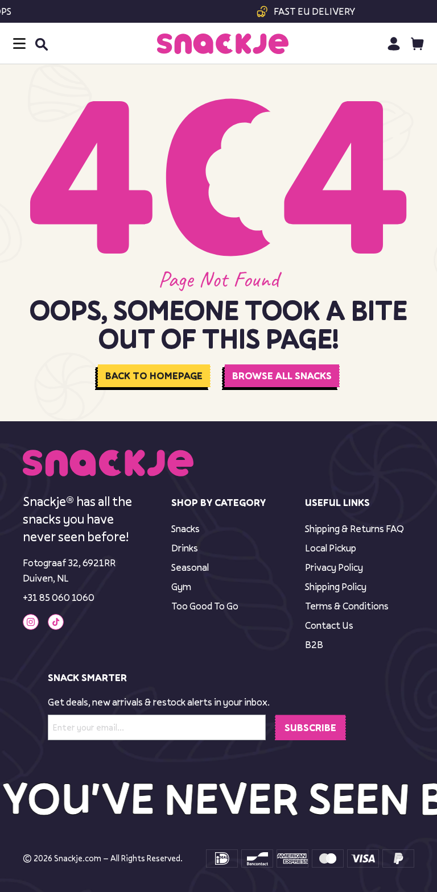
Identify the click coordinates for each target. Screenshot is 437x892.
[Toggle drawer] (19, 43)
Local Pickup (330, 547)
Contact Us (329, 625)
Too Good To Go (204, 605)
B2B (314, 644)
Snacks (185, 528)
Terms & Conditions (347, 605)
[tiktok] (56, 622)
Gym (181, 586)
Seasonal (190, 567)
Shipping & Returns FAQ (354, 528)
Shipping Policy (335, 586)
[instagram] (31, 622)
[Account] (393, 43)
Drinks (184, 547)
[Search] (41, 44)
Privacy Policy (334, 567)
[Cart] (417, 43)
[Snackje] (222, 44)
